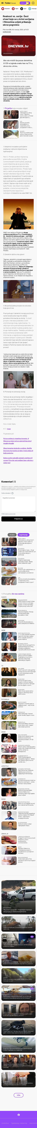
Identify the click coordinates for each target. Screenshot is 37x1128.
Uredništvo (5, 1123)
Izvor (9, 429)
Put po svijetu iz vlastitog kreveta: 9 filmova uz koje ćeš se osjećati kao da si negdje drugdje (17, 441)
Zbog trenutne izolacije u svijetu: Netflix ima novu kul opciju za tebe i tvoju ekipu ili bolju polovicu (18, 450)
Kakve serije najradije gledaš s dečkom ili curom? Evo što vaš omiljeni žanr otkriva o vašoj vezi (18, 460)
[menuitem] (33, 3)
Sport (25, 8)
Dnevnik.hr (7, 8)
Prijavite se (18, 519)
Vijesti (16, 8)
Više (18, 1095)
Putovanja (34, 8)
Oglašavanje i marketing (19, 1123)
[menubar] (33, 3)
